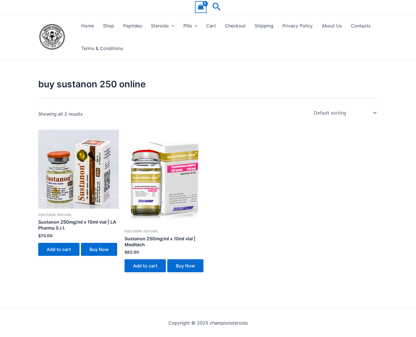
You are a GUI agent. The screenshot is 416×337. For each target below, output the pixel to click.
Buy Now (99, 249)
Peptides (132, 26)
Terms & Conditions (102, 48)
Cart (211, 26)
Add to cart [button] (59, 249)
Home (87, 26)
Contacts (360, 26)
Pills (187, 26)
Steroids (160, 26)
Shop (108, 26)
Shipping (264, 26)
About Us (332, 26)
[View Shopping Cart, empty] (201, 7)
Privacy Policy (297, 26)
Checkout (235, 26)
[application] (171, 25)
